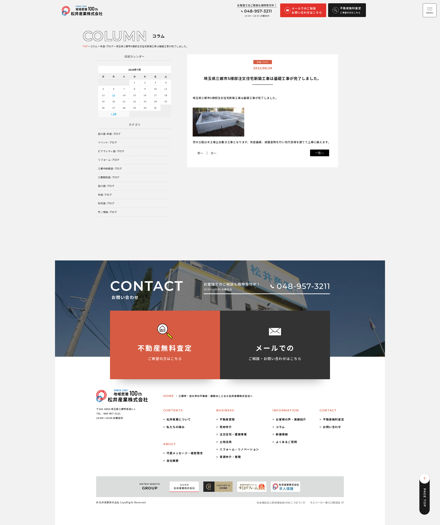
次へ (214, 153)
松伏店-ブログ (106, 203)
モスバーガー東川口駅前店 (325, 502)
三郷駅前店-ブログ (108, 177)
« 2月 (113, 113)
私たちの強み (176, 427)
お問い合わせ (332, 427)
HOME (208, 396)
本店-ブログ (105, 194)
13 (113, 95)
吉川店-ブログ (106, 186)
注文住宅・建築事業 (233, 434)
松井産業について (179, 419)
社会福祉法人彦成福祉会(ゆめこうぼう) (279, 502)
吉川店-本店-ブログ (109, 133)
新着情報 (282, 434)
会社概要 (173, 460)
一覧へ (319, 153)
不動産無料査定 (333, 419)
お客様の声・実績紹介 (291, 419)
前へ (200, 153)
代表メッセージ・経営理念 (185, 453)
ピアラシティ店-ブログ (111, 151)
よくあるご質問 (286, 442)
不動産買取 (227, 419)
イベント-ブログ (107, 142)
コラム (280, 427)
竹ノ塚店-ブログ (107, 212)
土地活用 (226, 442)
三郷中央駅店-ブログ (110, 168)
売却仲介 (226, 427)
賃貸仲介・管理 (230, 457)
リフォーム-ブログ (108, 159)
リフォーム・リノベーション (239, 449)
